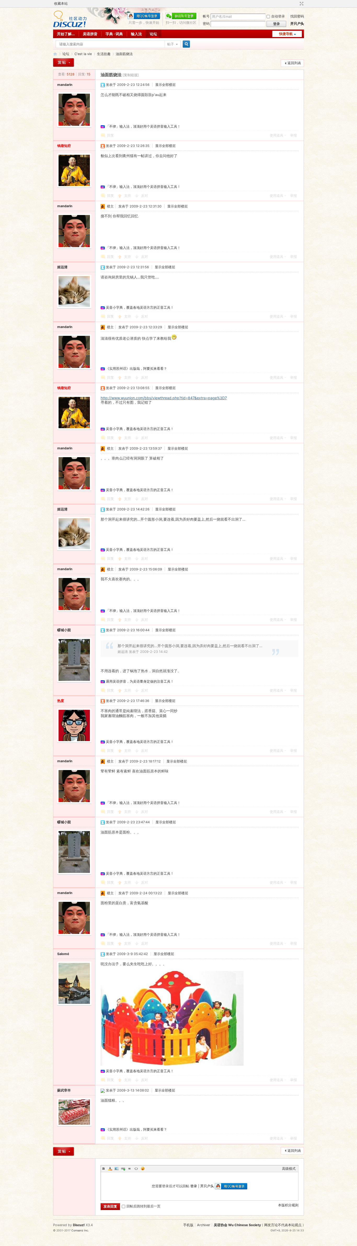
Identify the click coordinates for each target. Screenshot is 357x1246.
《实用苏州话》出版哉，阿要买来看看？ (136, 369)
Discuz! (79, 1225)
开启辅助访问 (296, 3)
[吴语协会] (70, 26)
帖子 (170, 44)
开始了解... (66, 34)
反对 (144, 196)
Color (110, 1168)
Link (123, 1168)
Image (116, 1168)
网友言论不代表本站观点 (283, 1225)
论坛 (153, 34)
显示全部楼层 (165, 85)
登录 (193, 1186)
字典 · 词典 (114, 34)
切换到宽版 (301, 3)
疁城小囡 (64, 630)
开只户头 (297, 24)
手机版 (188, 1225)
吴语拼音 (90, 34)
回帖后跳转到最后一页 (143, 1206)
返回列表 (294, 63)
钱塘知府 (64, 146)
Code (136, 1168)
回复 (110, 135)
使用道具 (276, 135)
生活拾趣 (104, 54)
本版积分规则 (288, 1205)
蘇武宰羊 (64, 1090)
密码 (206, 24)
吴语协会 (55, 54)
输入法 (136, 34)
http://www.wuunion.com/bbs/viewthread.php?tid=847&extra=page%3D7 (164, 398)
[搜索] (186, 44)
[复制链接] (131, 75)
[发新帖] (63, 62)
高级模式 (289, 1169)
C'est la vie (83, 54)
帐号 (206, 16)
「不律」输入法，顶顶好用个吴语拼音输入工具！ (143, 126)
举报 (293, 135)
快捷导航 (286, 34)
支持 (128, 196)
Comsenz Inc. (80, 1230)
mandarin (64, 85)
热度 (60, 701)
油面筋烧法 (124, 54)
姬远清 (62, 267)
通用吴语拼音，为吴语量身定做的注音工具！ (140, 681)
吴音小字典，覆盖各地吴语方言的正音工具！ (140, 307)
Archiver (203, 1225)
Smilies (142, 1168)
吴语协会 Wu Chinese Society (237, 1225)
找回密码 (297, 16)
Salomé (63, 954)
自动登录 (278, 16)
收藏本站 (61, 3)
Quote (129, 1168)
